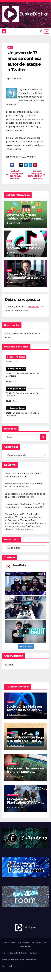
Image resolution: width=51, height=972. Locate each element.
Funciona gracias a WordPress (16, 943)
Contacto (34, 953)
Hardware (12, 764)
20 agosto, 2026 (18, 715)
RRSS (10, 47)
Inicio (4, 953)
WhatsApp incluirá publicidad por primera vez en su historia (25, 218)
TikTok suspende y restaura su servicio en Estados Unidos (24, 248)
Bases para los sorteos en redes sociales (19, 959)
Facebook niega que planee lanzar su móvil (34, 175)
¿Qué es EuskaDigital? (18, 953)
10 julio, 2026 (16, 776)
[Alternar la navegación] (46, 31)
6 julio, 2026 (16, 807)
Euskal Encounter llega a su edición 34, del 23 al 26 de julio (25, 740)
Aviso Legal (7, 966)
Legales (11, 702)
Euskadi (11, 733)
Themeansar (25, 946)
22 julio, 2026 (16, 746)
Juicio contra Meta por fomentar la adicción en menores (24, 709)
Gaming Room (13, 795)
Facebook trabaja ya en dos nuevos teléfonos (16, 175)
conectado (33, 306)
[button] (41, 31)
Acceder (9, 664)
